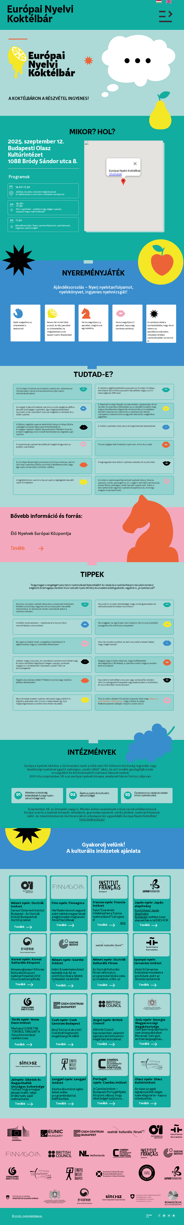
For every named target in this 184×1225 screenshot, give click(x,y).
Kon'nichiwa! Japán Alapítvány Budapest (147, 914)
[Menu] (166, 16)
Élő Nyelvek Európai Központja (41, 534)
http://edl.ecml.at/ (92, 819)
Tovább (18, 548)
